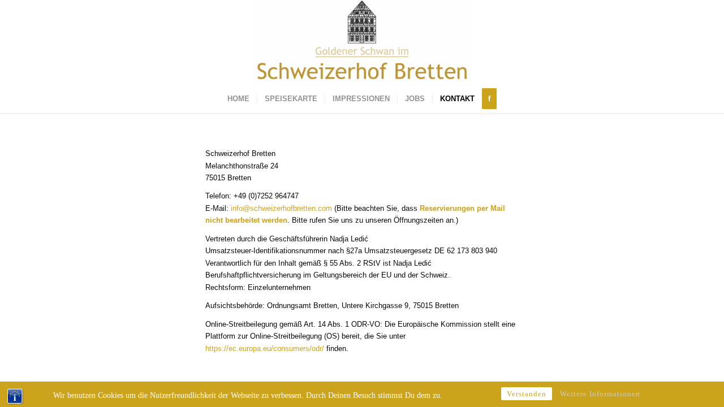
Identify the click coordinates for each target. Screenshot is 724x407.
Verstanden (526, 393)
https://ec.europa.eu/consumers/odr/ (264, 348)
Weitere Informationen (600, 393)
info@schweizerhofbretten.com (281, 208)
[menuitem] (238, 99)
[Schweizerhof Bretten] (361, 42)
